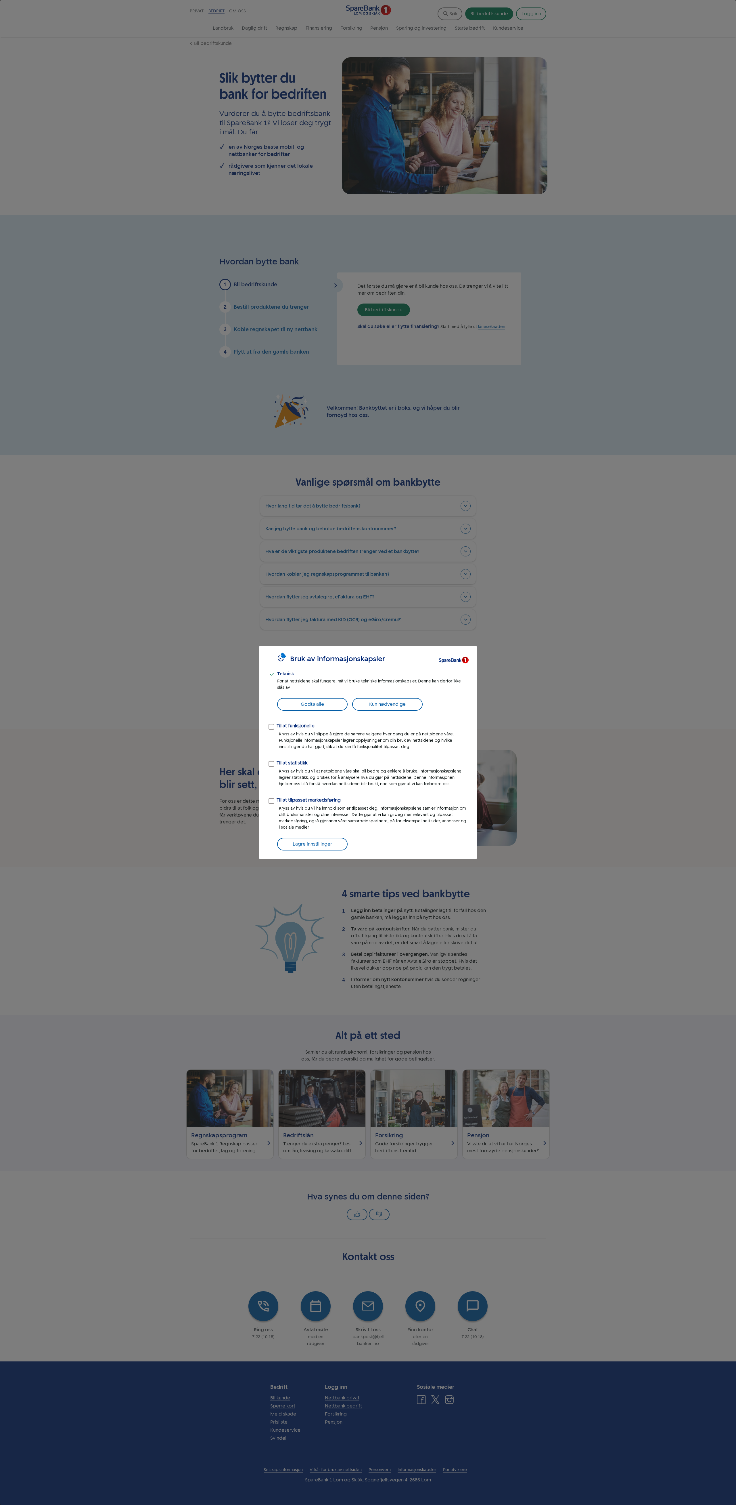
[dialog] (368, 752)
